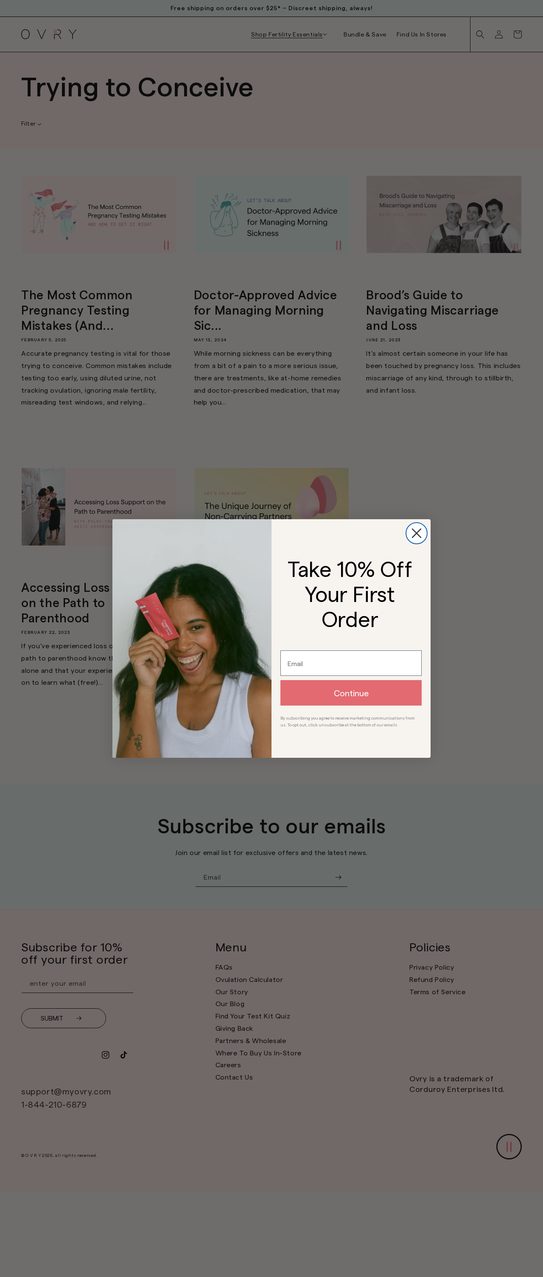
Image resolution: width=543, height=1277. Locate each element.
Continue (351, 693)
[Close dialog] (416, 533)
